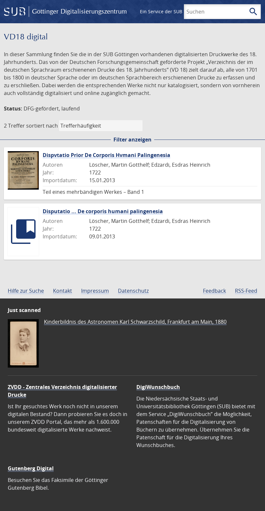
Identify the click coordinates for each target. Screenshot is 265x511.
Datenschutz (133, 290)
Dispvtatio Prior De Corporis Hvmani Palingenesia (106, 155)
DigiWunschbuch (158, 387)
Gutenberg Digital (31, 468)
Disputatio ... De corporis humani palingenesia (103, 211)
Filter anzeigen (132, 139)
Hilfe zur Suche (26, 290)
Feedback (214, 290)
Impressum (95, 290)
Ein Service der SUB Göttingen (172, 11)
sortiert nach (42, 125)
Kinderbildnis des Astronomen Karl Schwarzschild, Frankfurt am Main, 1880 (135, 321)
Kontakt (62, 290)
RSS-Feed (246, 290)
